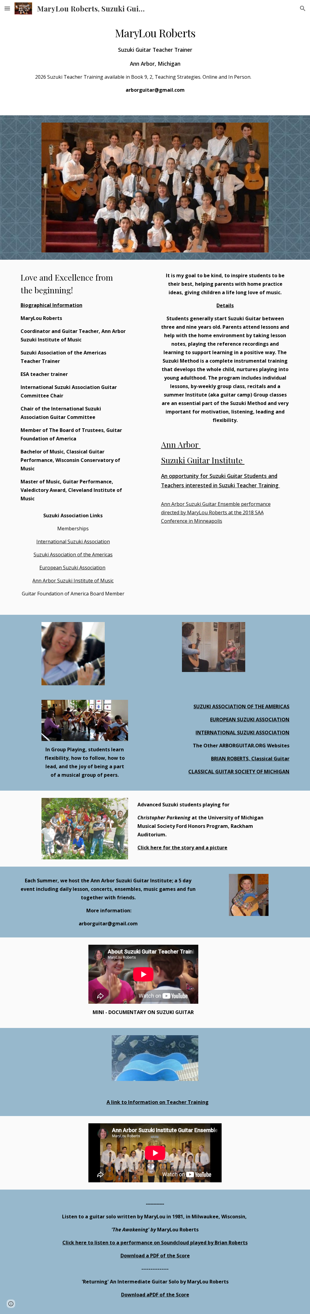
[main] (155, 59)
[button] (7, 8)
